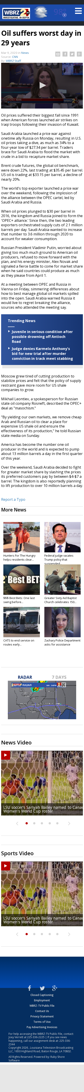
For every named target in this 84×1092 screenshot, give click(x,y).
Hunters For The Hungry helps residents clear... (19, 557)
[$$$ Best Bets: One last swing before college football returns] (21, 579)
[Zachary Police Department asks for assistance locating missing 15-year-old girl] (62, 622)
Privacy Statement (42, 1016)
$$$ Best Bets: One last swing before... (19, 600)
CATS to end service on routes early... (18, 642)
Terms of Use (42, 1022)
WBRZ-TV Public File (42, 1006)
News (25, 53)
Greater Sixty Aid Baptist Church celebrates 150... (60, 600)
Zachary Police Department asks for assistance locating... (62, 644)
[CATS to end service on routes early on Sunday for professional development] (21, 622)
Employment (42, 1000)
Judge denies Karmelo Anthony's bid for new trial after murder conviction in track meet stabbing (42, 353)
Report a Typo (13, 499)
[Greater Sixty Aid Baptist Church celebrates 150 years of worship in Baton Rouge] (62, 579)
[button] (42, 85)
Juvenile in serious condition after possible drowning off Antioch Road (42, 336)
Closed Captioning (42, 995)
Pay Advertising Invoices (42, 1027)
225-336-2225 (36, 1037)
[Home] (16, 13)
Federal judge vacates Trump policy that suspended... (58, 559)
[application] (42, 86)
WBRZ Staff (13, 61)
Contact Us (42, 1011)
